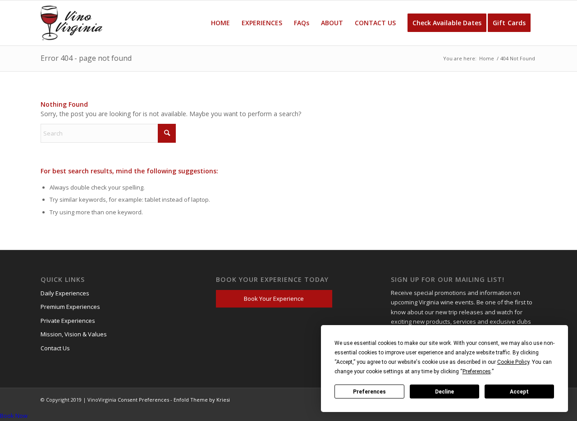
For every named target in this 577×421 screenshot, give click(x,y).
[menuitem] (220, 22)
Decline (444, 392)
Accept (519, 392)
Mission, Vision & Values (74, 334)
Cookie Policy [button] (513, 362)
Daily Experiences (65, 293)
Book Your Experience (274, 298)
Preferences (369, 392)
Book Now (13, 416)
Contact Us (55, 348)
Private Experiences (68, 321)
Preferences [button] (477, 371)
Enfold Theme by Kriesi (202, 399)
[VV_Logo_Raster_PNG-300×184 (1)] (71, 23)
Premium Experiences (70, 307)
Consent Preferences (143, 399)
